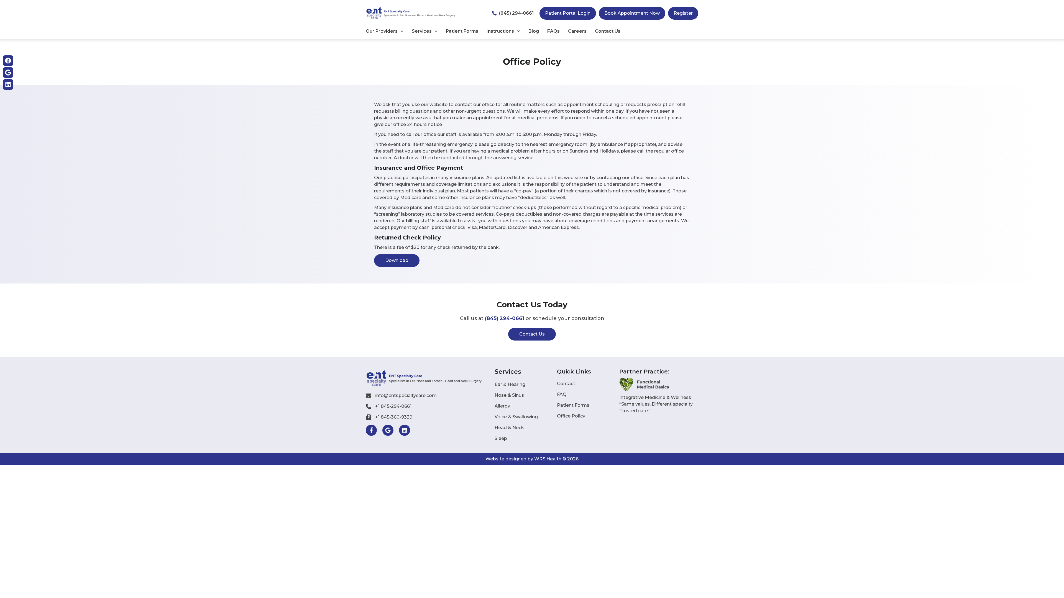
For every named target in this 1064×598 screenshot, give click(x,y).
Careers (577, 31)
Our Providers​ (382, 31)
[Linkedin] (8, 84)
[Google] (8, 72)
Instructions (500, 31)
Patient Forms (462, 31)
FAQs (553, 31)
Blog (533, 31)
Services (422, 31)
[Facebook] (8, 60)
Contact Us (607, 31)
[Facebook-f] (371, 430)
